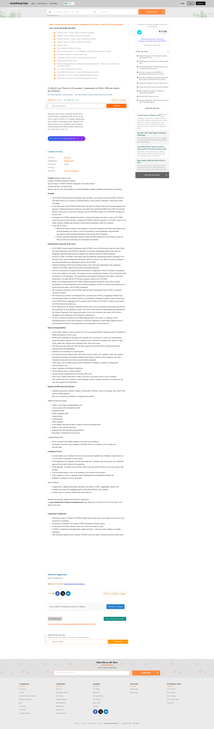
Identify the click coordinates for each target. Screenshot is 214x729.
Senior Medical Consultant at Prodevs (69, 48)
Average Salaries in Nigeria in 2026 (149, 115)
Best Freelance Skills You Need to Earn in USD (151, 162)
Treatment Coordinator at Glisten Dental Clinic (72, 54)
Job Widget (96, 689)
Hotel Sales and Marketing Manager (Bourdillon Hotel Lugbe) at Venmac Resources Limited (153, 78)
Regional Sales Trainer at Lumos (149, 96)
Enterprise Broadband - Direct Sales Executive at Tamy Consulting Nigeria (153, 101)
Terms (99, 723)
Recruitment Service (62, 692)
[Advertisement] (107, 128)
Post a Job (59, 689)
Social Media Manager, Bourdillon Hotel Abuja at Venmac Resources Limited (153, 67)
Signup (191, 3)
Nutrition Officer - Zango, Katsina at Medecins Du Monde (75, 32)
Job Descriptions (61, 713)
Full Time (67, 157)
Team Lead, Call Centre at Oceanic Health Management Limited (77, 75)
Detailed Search (52, 15)
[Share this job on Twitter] (63, 593)
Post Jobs (53, 3)
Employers (200, 3)
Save (115, 100)
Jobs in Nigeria (171, 696)
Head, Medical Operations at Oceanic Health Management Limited (78, 72)
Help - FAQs (96, 703)
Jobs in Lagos (134, 689)
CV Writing (22, 706)
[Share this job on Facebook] (57, 593)
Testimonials (97, 699)
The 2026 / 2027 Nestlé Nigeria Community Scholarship (151, 134)
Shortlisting (59, 696)
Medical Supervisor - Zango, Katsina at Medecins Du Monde (76, 39)
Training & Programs (25, 699)
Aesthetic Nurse (62, 45)
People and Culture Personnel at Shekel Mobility (154, 87)
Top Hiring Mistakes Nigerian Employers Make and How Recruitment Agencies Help (151, 148)
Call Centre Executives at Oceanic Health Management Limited (77, 78)
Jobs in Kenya (171, 692)
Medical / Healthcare (71, 171)
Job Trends (22, 710)
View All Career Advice (152, 175)
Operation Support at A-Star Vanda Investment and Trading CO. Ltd (153, 56)
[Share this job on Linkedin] (68, 593)
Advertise (96, 706)
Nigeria (69, 3)
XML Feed (96, 692)
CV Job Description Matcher (27, 696)
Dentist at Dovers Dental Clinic (67, 61)
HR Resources (60, 706)
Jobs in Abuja (134, 692)
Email (124, 100)
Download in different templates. (74, 584)
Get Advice (42, 3)
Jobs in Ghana (171, 689)
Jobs (33, 3)
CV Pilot (21, 692)
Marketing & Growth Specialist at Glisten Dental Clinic (153, 62)
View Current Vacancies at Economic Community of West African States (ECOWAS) (72, 624)
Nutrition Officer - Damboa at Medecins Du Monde (73, 36)
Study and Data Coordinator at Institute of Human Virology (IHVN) (151, 91)
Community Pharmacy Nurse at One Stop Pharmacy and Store (77, 57)
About (76, 723)
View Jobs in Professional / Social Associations (60, 94)
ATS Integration (61, 703)
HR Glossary (60, 710)
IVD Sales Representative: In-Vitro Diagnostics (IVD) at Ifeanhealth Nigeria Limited (84, 51)
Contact (83, 723)
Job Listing (22, 689)
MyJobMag (136, 723)
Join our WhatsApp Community (114, 619)
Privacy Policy (91, 723)
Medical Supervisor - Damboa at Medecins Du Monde (74, 42)
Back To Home (56, 619)
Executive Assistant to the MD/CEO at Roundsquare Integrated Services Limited (151, 73)
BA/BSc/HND (69, 161)
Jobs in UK (170, 703)
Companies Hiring (24, 713)
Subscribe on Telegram (115, 606)
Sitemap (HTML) (98, 696)
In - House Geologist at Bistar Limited (69, 69)
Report (123, 593)
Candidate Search (61, 699)
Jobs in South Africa (173, 699)
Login (182, 3)
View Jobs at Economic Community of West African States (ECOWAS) (93, 94)
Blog (20, 703)
